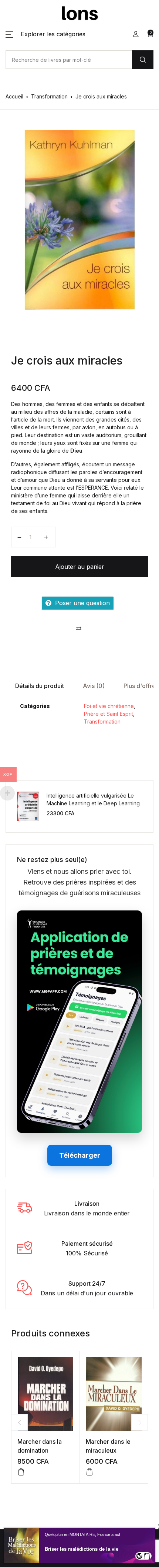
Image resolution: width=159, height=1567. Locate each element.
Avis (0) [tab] (94, 685)
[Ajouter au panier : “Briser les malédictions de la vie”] (146, 1556)
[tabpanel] (79, 219)
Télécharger (79, 1155)
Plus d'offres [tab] (141, 685)
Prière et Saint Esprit (108, 714)
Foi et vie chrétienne (109, 706)
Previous (19, 1422)
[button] (45, 34)
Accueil (14, 96)
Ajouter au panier (79, 566)
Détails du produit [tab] (39, 685)
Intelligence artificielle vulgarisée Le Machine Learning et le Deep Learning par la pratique (93, 803)
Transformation (49, 96)
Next (139, 1422)
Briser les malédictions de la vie (81, 1549)
